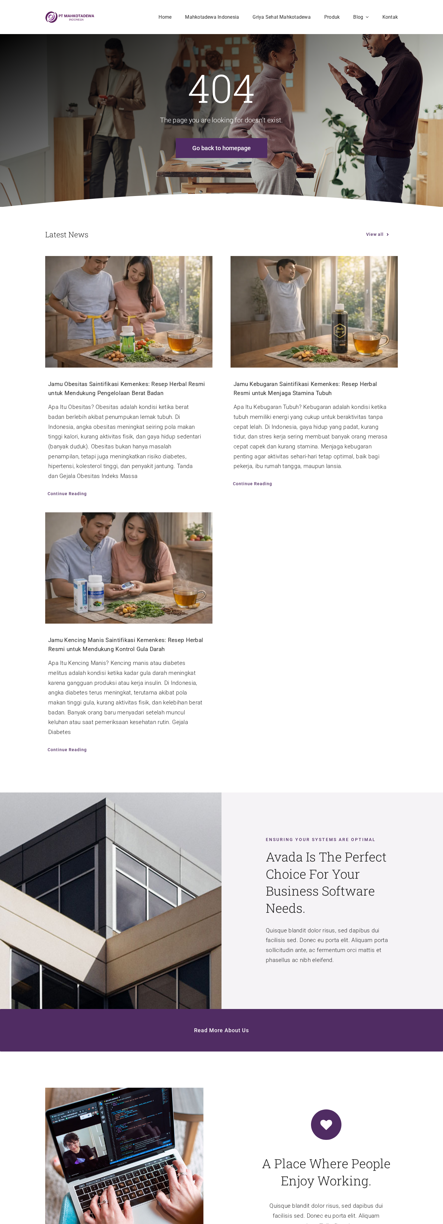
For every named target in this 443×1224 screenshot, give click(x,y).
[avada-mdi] (70, 14)
